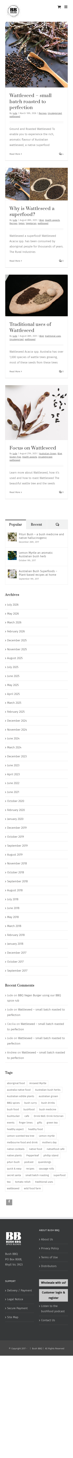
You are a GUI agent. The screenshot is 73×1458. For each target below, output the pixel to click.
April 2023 (13, 774)
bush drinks (48, 1102)
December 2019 (17, 828)
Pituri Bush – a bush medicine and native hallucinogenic (41, 536)
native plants (14, 1155)
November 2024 (17, 729)
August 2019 (15, 854)
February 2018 (16, 935)
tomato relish (23, 1181)
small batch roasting (37, 1175)
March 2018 (14, 926)
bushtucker (13, 1116)
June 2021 (13, 792)
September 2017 (17, 970)
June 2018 (13, 908)
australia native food (19, 1089)
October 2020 (15, 801)
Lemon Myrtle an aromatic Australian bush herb (36, 554)
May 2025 (13, 685)
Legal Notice (15, 1299)
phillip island (50, 1155)
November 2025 (17, 649)
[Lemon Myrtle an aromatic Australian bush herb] (12, 553)
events (10, 1122)
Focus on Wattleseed (33, 448)
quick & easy (14, 1168)
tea (9, 1181)
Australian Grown (47, 453)
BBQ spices (13, 1102)
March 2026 (14, 622)
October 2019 (15, 837)
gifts (39, 1122)
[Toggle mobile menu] (66, 7)
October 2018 (15, 872)
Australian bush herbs (47, 1089)
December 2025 (17, 640)
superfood (59, 1175)
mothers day (49, 1142)
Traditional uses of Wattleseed (30, 328)
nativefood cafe (56, 1149)
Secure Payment (17, 1308)
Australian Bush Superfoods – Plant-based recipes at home (38, 573)
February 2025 (16, 712)
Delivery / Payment (19, 1290)
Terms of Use (49, 1257)
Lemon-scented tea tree (20, 1135)
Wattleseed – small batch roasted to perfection (31, 102)
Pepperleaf (32, 1155)
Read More (15, 154)
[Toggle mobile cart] (59, 7)
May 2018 (13, 917)
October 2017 (15, 961)
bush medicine (47, 1109)
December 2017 (16, 953)
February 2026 (16, 631)
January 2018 (15, 944)
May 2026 (13, 613)
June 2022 (13, 783)
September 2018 (17, 881)
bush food (13, 1109)
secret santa (14, 1175)
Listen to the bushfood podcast (53, 1308)
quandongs (44, 1162)
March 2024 (14, 747)
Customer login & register (53, 1295)
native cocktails (15, 1149)
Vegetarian (31, 223)
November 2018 (17, 863)
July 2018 (12, 899)
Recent (36, 525)
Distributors (49, 1266)
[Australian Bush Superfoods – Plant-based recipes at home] (12, 572)
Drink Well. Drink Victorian (48, 1116)
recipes (30, 1168)
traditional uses (53, 336)
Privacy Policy (50, 1248)
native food (35, 1149)
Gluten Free (15, 457)
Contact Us (48, 1320)
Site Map (12, 1317)
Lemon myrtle (47, 1135)
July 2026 (13, 604)
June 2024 (13, 738)
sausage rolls (46, 1168)
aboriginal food (16, 1083)
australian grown (48, 1096)
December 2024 (17, 720)
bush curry (30, 1102)
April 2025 (13, 694)
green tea (52, 1122)
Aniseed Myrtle (37, 1083)
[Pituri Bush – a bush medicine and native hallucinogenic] (12, 535)
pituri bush (13, 1162)
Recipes (43, 113)
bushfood (29, 1109)
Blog (41, 220)
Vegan (22, 223)
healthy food (35, 1129)
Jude (15, 113)
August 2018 (15, 890)
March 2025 (14, 703)
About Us (47, 1239)
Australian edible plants (20, 1096)
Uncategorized (55, 113)
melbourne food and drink (22, 1142)
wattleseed (15, 116)
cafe (26, 1116)
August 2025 (15, 658)
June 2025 (13, 676)
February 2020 (16, 810)
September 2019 (17, 845)
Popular (15, 525)
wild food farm (32, 1188)
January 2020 (15, 819)
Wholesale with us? (53, 1282)
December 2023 (17, 756)
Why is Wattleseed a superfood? (32, 212)
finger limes (26, 1122)
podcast (28, 1162)
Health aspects (52, 220)
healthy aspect (15, 1129)
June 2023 (13, 765)
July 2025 (12, 667)
